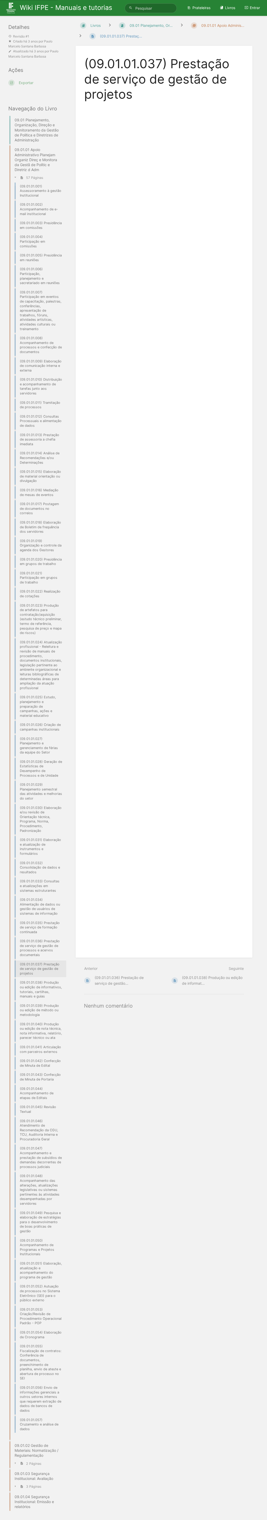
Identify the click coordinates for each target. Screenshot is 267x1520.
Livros (230, 7)
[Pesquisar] (131, 8)
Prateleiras (201, 7)
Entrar (255, 7)
